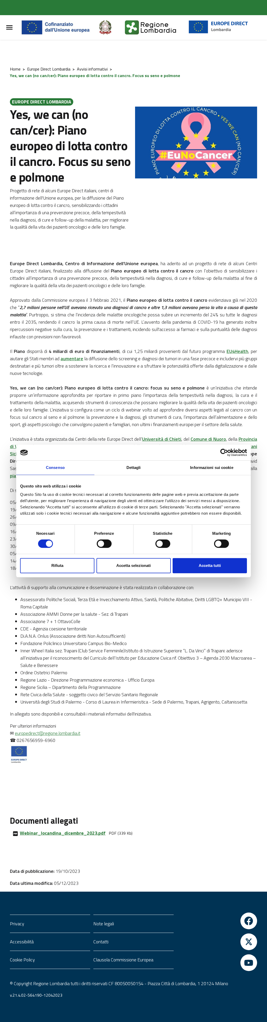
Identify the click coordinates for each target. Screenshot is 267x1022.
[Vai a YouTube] (217, 962)
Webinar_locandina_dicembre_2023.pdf (63, 833)
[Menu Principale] (9, 27)
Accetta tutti (210, 565)
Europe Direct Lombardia (48, 69)
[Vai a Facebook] (217, 920)
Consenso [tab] (55, 467)
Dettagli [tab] (133, 467)
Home (15, 69)
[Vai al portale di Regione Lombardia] (157, 27)
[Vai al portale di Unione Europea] (60, 27)
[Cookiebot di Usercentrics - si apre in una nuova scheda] (224, 452)
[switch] (104, 543)
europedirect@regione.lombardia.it (47, 733)
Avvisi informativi (92, 69)
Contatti (100, 941)
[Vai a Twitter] (217, 941)
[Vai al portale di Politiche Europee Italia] (111, 27)
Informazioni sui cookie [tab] (211, 467)
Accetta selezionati (133, 565)
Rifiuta (57, 565)
